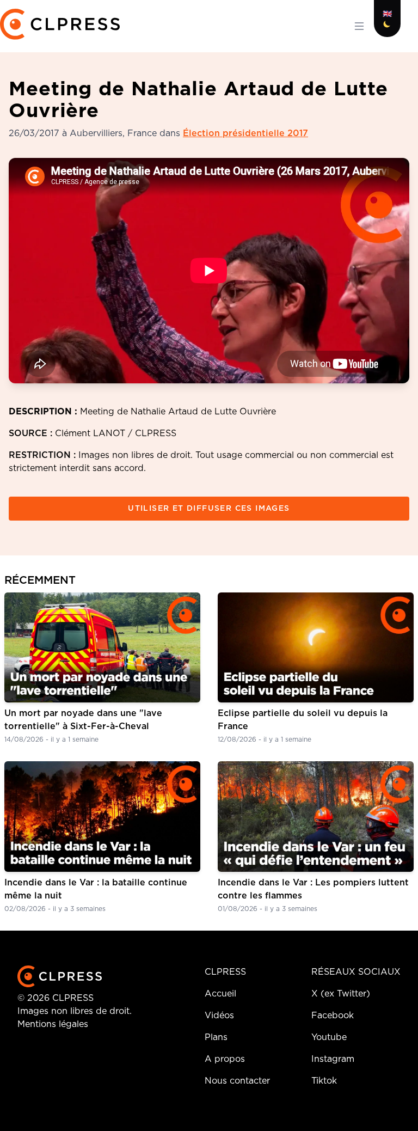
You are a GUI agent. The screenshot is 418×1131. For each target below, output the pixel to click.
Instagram (332, 1059)
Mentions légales (52, 1024)
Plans (216, 1037)
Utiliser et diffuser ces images (209, 508)
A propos (225, 1059)
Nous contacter (237, 1081)
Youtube (329, 1037)
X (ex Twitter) (340, 993)
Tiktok (324, 1081)
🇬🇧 (387, 14)
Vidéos (219, 1015)
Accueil (220, 993)
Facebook (332, 1015)
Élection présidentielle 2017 (245, 133)
